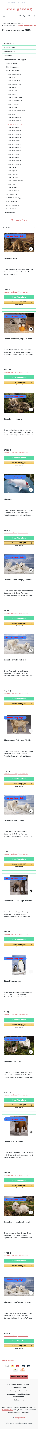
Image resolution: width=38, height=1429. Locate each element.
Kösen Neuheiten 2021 (14, 160)
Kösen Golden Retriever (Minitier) (18, 740)
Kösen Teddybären (13, 177)
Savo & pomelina (11, 201)
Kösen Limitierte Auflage (15, 97)
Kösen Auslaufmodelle (14, 74)
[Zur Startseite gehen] (19, 9)
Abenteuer (8, 56)
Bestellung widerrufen (19, 1376)
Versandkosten (7, 1410)
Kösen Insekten (12, 90)
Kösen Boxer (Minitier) (13, 1142)
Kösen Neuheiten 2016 (14, 144)
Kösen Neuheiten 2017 (14, 147)
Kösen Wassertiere (13, 190)
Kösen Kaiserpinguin (12, 981)
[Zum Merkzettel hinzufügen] (31, 249)
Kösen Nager (11, 114)
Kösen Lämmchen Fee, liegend (17, 1222)
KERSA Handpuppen (12, 67)
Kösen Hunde (12, 87)
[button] (19, 303)
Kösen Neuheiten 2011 (14, 127)
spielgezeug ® (20, 1418)
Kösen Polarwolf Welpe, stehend (18, 580)
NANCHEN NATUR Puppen (14, 198)
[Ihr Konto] (29, 16)
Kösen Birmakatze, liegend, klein (18, 339)
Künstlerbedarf (9, 48)
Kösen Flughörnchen (12, 1061)
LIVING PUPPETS (11, 194)
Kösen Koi (8, 499)
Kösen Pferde (12, 167)
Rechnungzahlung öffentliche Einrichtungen (18, 1395)
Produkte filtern (20, 220)
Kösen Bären (11, 77)
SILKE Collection (11, 209)
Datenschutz (19, 1400)
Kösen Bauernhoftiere (14, 80)
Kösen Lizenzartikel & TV (15, 100)
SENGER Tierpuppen (12, 205)
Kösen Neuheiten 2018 (14, 150)
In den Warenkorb (19, 297)
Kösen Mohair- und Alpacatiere (17, 110)
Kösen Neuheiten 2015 (14, 140)
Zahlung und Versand (18, 1391)
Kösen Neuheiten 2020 (14, 157)
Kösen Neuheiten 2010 (15, 124)
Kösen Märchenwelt (13, 104)
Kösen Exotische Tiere (14, 84)
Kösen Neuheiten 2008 (14, 117)
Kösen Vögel (11, 184)
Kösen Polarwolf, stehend (15, 660)
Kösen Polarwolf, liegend (14, 820)
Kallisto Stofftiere (11, 63)
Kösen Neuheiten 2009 (14, 120)
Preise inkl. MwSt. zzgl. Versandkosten (16, 292)
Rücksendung (16, 1388)
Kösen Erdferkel (10, 258)
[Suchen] (19, 16)
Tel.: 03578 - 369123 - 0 (16, 2)
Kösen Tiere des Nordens (15, 180)
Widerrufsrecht (23, 1384)
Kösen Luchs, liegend (13, 419)
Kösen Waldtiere (12, 187)
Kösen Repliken (12, 170)
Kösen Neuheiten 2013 (14, 134)
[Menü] (4, 16)
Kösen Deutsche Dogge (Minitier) (18, 901)
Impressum (11, 1384)
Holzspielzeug (9, 44)
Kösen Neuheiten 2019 (14, 154)
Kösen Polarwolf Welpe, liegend (17, 1302)
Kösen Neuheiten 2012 (14, 130)
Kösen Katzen (12, 94)
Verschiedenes (9, 213)
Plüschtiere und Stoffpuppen (15, 60)
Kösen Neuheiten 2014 (14, 137)
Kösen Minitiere (12, 107)
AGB (24, 1388)
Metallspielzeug (9, 52)
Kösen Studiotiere (13, 174)
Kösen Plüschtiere (12, 70)
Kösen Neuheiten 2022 (14, 164)
